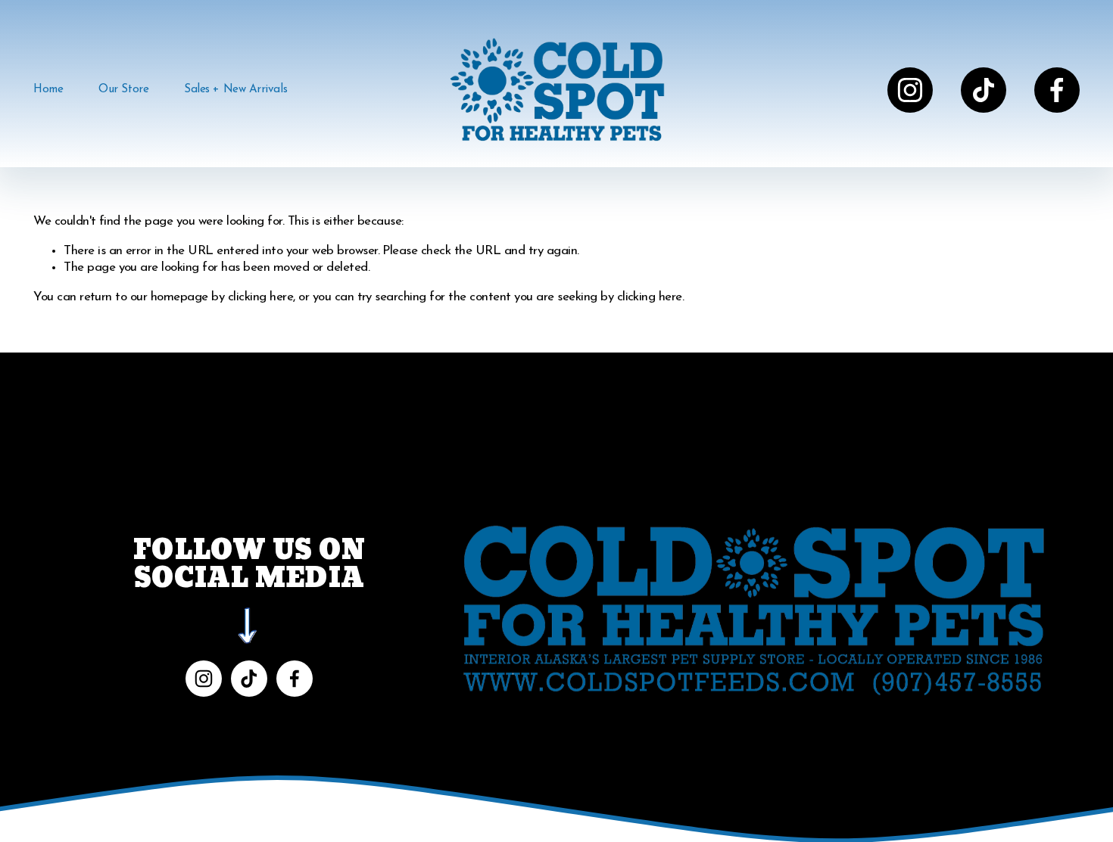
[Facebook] (1057, 90)
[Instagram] (910, 90)
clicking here (260, 297)
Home (48, 89)
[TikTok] (983, 90)
